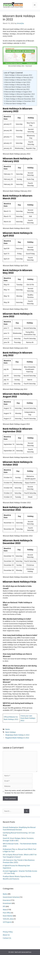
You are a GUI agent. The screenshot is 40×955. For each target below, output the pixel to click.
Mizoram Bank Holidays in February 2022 (19, 77)
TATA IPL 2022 (8, 919)
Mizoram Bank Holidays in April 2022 (17, 82)
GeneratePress (26, 952)
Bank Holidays (10, 732)
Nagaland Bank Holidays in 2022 (17, 738)
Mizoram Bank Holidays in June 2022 (17, 87)
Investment (7, 903)
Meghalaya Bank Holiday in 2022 (17, 735)
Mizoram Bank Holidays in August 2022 (18, 92)
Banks (7, 729)
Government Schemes (11, 897)
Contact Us (7, 938)
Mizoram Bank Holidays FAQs (16, 103)
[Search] (26, 811)
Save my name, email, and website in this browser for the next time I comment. (20, 791)
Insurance (6, 900)
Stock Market (8, 916)
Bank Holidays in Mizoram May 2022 (17, 85)
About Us (6, 935)
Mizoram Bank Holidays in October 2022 (19, 96)
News (5, 909)
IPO (4, 906)
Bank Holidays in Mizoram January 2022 (18, 75)
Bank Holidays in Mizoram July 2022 (17, 89)
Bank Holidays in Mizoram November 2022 (20, 99)
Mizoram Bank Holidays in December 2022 (20, 101)
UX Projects (7, 922)
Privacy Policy (8, 932)
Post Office (7, 913)
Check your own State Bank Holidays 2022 (27, 718)
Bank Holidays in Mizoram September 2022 (20, 94)
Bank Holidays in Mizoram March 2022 (18, 80)
